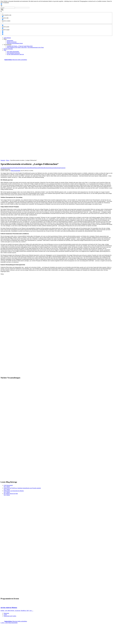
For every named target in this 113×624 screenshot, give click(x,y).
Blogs (7, 160)
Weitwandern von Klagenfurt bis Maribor (14, 491)
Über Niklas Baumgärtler (13, 51)
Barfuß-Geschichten (12, 42)
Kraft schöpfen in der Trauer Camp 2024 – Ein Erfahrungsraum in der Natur (25, 47)
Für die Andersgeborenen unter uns (15, 54)
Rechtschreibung (48, 167)
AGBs (5, 614)
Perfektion (41, 167)
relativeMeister (7, 37)
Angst (2, 167)
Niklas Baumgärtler (15, 170)
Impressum (6, 613)
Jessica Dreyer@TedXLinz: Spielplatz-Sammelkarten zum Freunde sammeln (22, 488)
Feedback (16, 167)
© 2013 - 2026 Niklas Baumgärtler (9, 622)
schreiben (55, 167)
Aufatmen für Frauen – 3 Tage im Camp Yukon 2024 (20, 46)
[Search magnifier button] (2, 9)
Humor (23, 167)
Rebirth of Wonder (8, 48)
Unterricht (62, 167)
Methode (32, 167)
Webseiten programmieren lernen (15, 43)
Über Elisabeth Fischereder (13, 53)
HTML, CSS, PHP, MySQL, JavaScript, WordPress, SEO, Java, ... (17, 609)
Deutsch (12, 167)
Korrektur (27, 167)
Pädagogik (36, 167)
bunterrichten (10, 40)
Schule (58, 167)
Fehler (20, 167)
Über (5, 50)
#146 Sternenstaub (8, 486)
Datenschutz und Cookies (10, 616)
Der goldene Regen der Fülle (11, 494)
